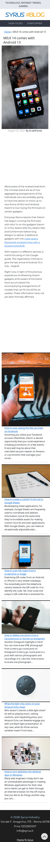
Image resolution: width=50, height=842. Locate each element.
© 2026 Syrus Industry (25, 817)
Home (7, 31)
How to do (15, 23)
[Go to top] (44, 836)
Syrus (30, 839)
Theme (20, 839)
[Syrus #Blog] (25, 14)
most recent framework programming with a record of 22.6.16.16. (22, 242)
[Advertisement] (25, 160)
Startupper (34, 23)
